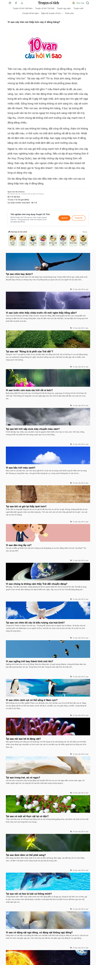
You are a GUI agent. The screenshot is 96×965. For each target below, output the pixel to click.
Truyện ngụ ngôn (64, 8)
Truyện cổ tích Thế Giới (44, 8)
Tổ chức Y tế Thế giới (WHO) (18, 199)
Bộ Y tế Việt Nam (14, 197)
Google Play (78, 218)
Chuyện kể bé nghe (30, 13)
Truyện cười (78, 8)
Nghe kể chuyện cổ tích (51, 13)
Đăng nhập (80, 3)
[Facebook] (16, 3)
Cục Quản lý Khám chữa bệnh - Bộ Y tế (22, 202)
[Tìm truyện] (87, 3)
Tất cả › (85, 232)
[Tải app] (22, 3)
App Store (64, 218)
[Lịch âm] (10, 3)
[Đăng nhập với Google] (73, 2)
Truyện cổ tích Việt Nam (23, 8)
